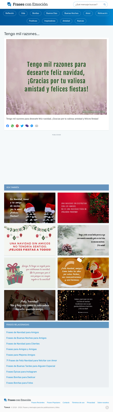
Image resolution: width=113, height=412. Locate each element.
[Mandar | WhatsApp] (12, 126)
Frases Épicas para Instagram (21, 371)
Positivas (33, 21)
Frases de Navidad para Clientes (23, 343)
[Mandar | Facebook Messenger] (32, 126)
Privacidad (91, 403)
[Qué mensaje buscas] (104, 4)
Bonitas (35, 13)
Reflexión (10, 13)
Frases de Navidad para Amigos (22, 332)
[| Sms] (27, 126)
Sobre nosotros (103, 403)
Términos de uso (78, 403)
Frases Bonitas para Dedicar (20, 377)
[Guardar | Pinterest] (17, 126)
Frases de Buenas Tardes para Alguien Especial (30, 366)
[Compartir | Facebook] (8, 126)
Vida (23, 13)
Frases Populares (53, 403)
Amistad (66, 21)
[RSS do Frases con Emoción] (107, 407)
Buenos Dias (51, 13)
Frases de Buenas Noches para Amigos (26, 338)
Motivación (102, 13)
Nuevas (80, 21)
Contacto (66, 403)
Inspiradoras (49, 21)
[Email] (36, 126)
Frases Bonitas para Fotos (19, 383)
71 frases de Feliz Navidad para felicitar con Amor (31, 360)
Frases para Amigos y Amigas (21, 349)
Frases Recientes (38, 403)
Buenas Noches (71, 13)
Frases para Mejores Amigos (20, 355)
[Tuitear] (22, 126)
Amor (88, 13)
